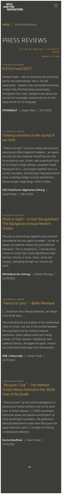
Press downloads (25, 25)
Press (6, 25)
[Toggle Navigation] (56, 5)
